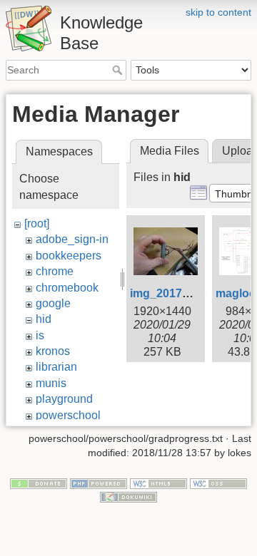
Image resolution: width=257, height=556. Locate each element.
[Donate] (38, 482)
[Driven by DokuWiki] (128, 497)
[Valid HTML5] (158, 482)
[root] (36, 223)
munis (51, 383)
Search (119, 70)
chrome (55, 271)
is (40, 335)
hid (43, 319)
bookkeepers (68, 255)
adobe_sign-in (72, 239)
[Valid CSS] (218, 482)
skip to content (218, 12)
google (53, 303)
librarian (56, 367)
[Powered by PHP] (98, 482)
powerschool (68, 415)
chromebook (67, 288)
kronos (53, 351)
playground (64, 399)
